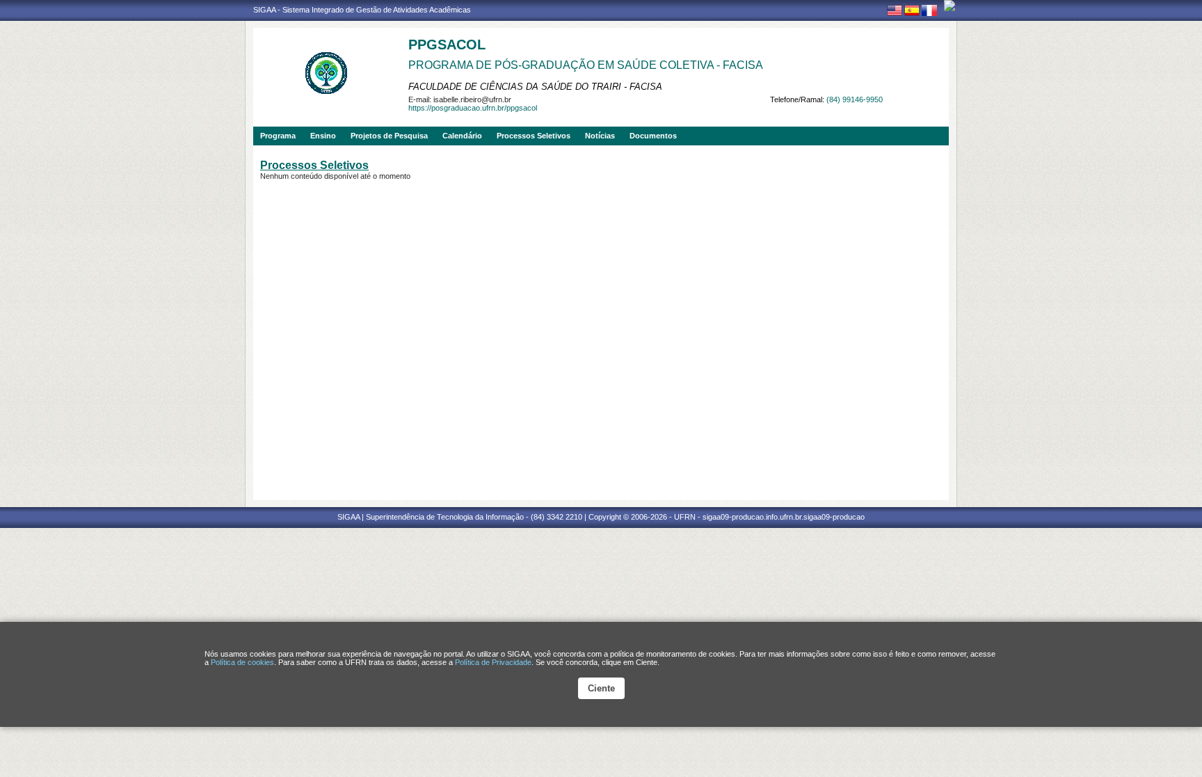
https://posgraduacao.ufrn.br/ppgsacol (472, 108)
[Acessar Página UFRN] (949, 5)
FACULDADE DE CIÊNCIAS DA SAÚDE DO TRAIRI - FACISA (535, 86)
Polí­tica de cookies (242, 662)
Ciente (601, 688)
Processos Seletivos (533, 135)
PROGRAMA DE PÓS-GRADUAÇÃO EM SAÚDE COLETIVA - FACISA (585, 65)
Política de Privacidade (493, 662)
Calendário (462, 135)
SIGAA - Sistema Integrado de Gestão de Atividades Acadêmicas (362, 10)
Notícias (600, 135)
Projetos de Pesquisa (389, 135)
